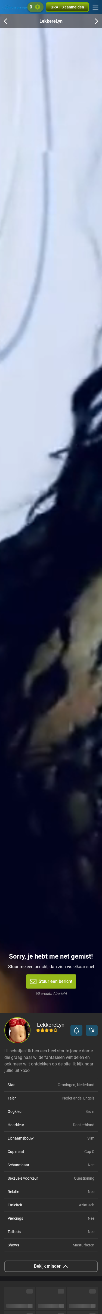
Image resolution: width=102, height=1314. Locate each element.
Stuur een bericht (55, 981)
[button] (76, 1030)
